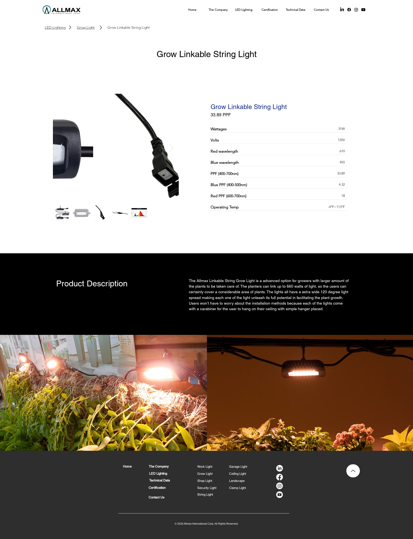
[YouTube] (363, 9)
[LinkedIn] (342, 9)
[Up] (353, 470)
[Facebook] (349, 9)
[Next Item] (171, 148)
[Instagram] (356, 9)
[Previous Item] (60, 148)
